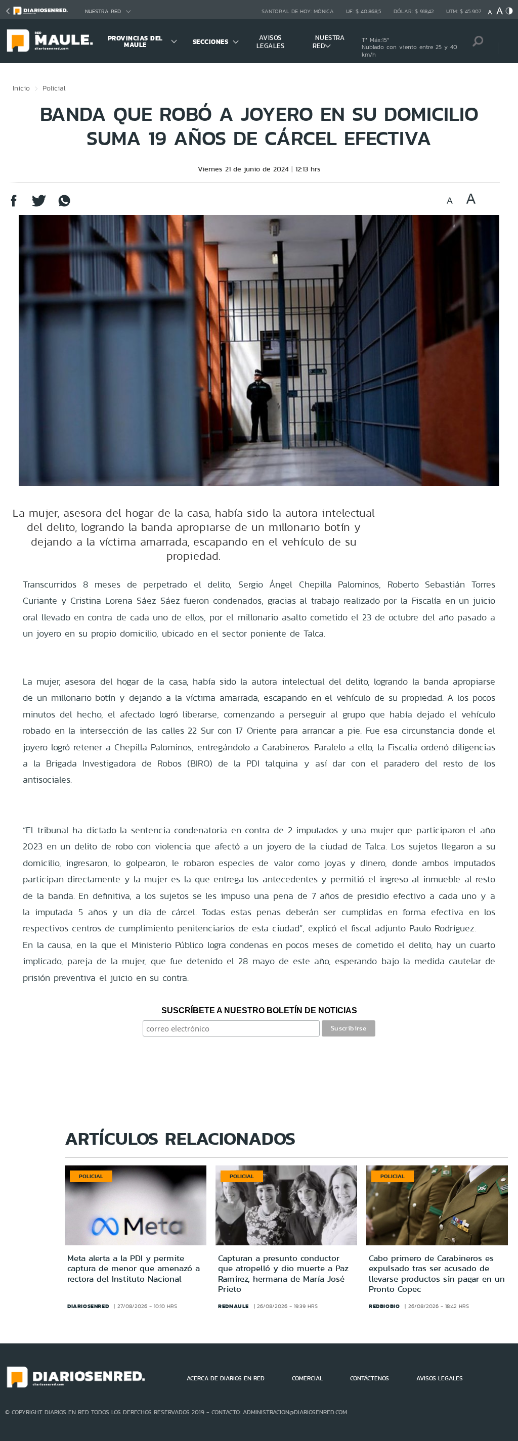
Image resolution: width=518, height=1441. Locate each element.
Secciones (211, 42)
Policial (54, 88)
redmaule (233, 1306)
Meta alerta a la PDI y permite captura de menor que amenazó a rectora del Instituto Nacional (133, 1268)
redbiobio (384, 1306)
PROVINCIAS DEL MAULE (135, 41)
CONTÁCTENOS (369, 1378)
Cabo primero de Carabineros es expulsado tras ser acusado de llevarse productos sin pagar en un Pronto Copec (437, 1273)
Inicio (21, 88)
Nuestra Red (103, 11)
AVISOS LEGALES (270, 42)
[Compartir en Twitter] (39, 205)
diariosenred (88, 1306)
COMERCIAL (307, 1378)
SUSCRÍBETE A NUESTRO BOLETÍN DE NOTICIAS (259, 1010)
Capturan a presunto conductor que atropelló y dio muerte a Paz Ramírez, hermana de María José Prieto (283, 1273)
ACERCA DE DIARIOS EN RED (226, 1378)
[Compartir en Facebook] (13, 205)
